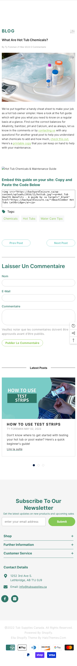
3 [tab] (43, 465)
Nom (5, 276)
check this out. (59, 139)
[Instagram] (14, 598)
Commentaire (11, 306)
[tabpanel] (38, 416)
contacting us (46, 130)
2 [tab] (38, 465)
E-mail (6, 291)
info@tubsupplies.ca (33, 586)
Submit (62, 521)
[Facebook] (4, 598)
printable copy (22, 143)
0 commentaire (38, 47)
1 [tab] (34, 465)
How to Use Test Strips (34, 424)
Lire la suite (14, 449)
